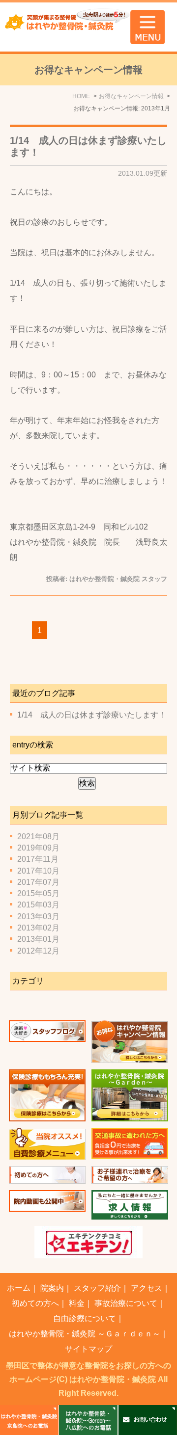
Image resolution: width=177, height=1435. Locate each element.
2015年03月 (38, 905)
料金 (77, 1303)
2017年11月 (38, 859)
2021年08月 (38, 836)
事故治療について (125, 1303)
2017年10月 (38, 871)
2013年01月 (38, 939)
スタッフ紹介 (97, 1288)
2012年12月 (38, 951)
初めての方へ (35, 1303)
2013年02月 (38, 928)
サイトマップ (88, 1349)
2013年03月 (38, 916)
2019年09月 (38, 848)
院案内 (52, 1288)
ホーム (18, 1288)
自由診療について (84, 1318)
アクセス (146, 1288)
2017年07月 (38, 882)
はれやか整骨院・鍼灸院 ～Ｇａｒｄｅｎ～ (84, 1333)
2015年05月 (38, 893)
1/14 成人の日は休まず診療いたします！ (91, 715)
